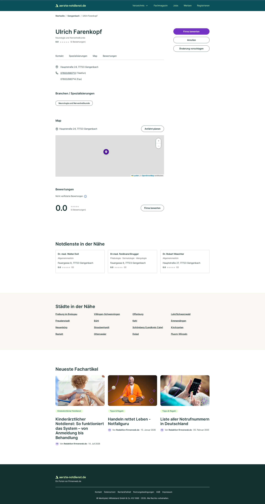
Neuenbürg (61, 327)
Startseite (60, 16)
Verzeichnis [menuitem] (138, 5)
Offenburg (137, 314)
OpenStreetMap (148, 175)
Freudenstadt (62, 320)
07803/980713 (68, 73)
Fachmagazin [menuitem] (161, 5)
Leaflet (136, 175)
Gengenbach (73, 16)
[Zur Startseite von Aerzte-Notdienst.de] (70, 5)
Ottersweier (100, 334)
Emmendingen (178, 320)
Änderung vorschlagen (191, 48)
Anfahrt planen (153, 128)
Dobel (135, 334)
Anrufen (191, 40)
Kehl (134, 320)
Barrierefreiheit (124, 492)
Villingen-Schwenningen (107, 314)
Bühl (96, 320)
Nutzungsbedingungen (143, 492)
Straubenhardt (101, 327)
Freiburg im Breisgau (66, 314)
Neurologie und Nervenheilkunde (74, 103)
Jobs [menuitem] (175, 5)
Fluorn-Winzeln (179, 334)
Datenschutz (110, 492)
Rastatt (59, 334)
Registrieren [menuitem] (203, 5)
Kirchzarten (177, 327)
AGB (158, 492)
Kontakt (98, 492)
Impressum (167, 492)
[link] (80, 261)
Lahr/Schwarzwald (180, 314)
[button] (106, 152)
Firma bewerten (152, 208)
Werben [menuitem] (188, 5)
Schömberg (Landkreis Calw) (147, 327)
